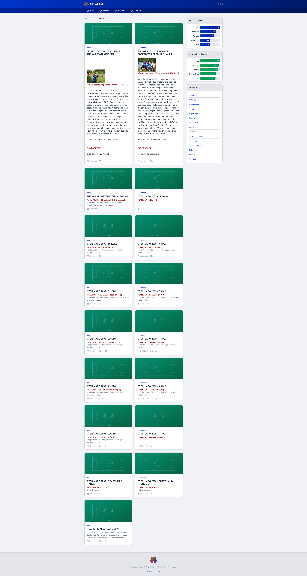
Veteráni (122, 11)
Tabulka (137, 11)
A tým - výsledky (195, 113)
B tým (191, 95)
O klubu (106, 11)
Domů (92, 11)
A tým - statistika (195, 104)
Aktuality (192, 100)
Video (191, 127)
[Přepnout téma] (220, 4)
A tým (93, 19)
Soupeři (192, 132)
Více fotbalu (193, 141)
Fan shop (192, 159)
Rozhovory (193, 118)
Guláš (191, 150)
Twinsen (157, 571)
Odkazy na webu (196, 145)
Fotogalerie (193, 123)
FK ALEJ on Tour (195, 136)
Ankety (192, 155)
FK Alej (96, 4)
